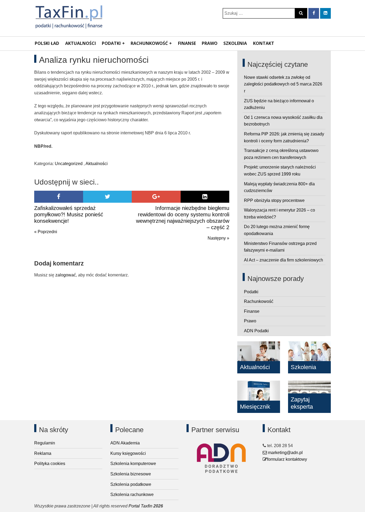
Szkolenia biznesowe (130, 474)
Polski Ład (47, 43)
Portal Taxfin (140, 506)
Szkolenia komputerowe (133, 463)
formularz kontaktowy (287, 459)
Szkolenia (235, 43)
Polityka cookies (49, 463)
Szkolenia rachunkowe (132, 494)
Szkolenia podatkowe (130, 484)
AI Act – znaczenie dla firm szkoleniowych (283, 260)
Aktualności (80, 43)
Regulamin (44, 443)
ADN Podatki (256, 331)
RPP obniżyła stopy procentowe (274, 200)
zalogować (65, 275)
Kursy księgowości (128, 453)
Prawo (210, 43)
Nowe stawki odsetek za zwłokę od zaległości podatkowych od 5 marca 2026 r (283, 84)
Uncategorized (69, 163)
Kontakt (263, 43)
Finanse (187, 43)
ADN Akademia (125, 443)
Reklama (42, 453)
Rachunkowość (149, 43)
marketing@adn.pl (285, 452)
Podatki (111, 43)
